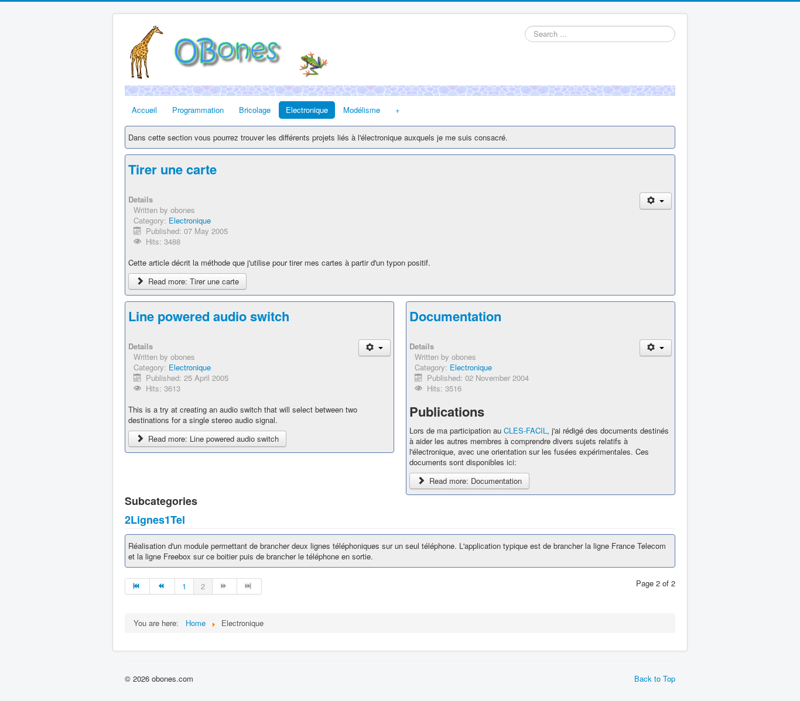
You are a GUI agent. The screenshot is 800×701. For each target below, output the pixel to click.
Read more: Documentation (474, 480)
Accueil (144, 109)
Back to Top (654, 678)
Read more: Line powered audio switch (212, 438)
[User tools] (656, 201)
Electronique (307, 109)
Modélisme (361, 109)
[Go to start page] (137, 586)
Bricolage (255, 109)
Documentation (455, 316)
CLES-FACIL (525, 430)
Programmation (198, 109)
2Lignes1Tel (155, 519)
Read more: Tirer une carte (192, 281)
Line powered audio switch (208, 316)
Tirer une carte (172, 169)
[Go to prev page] (162, 586)
